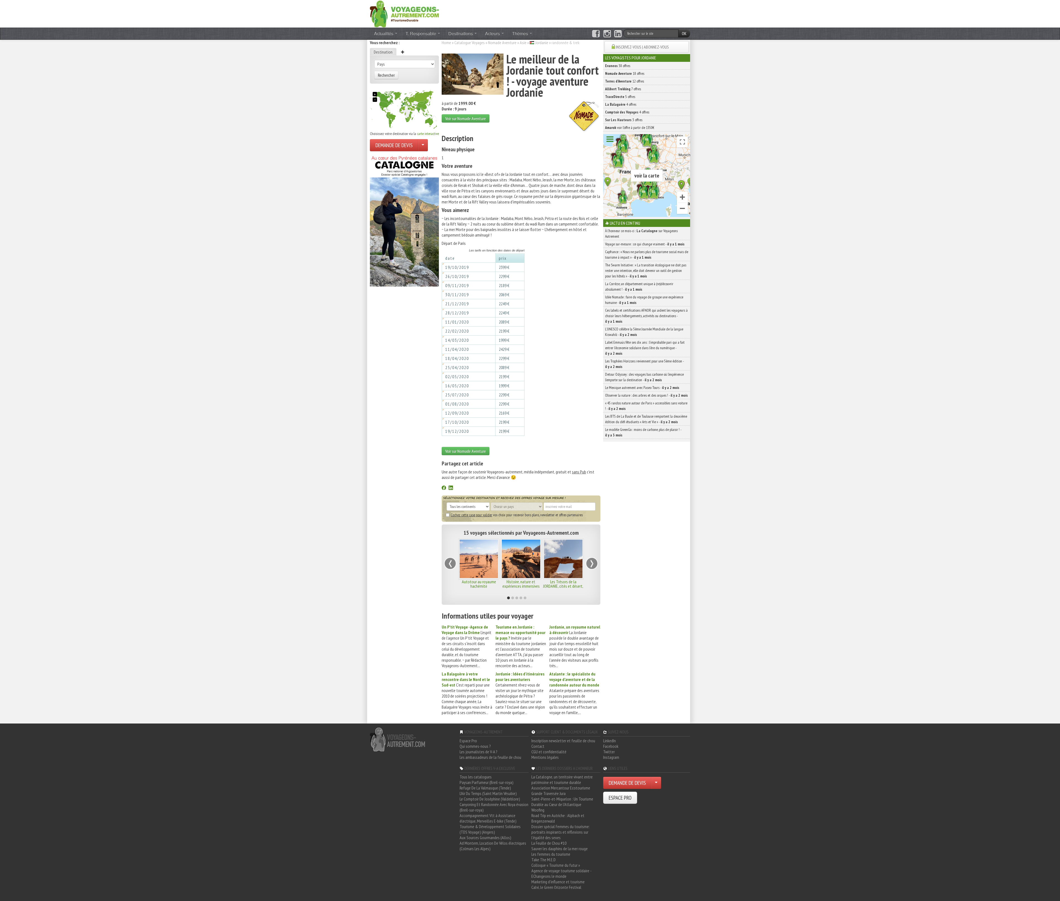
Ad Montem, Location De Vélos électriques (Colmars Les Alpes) (493, 845)
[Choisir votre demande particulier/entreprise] (423, 145)
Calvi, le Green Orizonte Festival (556, 887)
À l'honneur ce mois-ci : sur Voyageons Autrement (641, 233)
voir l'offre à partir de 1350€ (629, 127)
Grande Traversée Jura (548, 793)
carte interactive (428, 133)
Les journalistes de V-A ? (478, 751)
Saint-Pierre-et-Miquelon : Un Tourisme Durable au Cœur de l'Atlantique (562, 801)
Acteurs (493, 33)
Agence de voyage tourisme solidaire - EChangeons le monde (561, 873)
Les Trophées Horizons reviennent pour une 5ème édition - (644, 364)
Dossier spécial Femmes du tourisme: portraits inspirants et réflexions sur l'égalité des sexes (560, 832)
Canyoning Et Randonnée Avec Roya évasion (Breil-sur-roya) (494, 807)
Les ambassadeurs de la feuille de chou (490, 757)
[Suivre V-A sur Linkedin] (618, 33)
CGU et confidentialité (548, 751)
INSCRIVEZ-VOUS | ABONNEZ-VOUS (642, 47)
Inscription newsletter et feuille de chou (563, 740)
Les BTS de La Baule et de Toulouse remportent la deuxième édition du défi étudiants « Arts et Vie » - (646, 419)
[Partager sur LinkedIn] (451, 488)
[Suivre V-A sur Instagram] (607, 33)
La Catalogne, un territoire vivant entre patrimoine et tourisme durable (562, 779)
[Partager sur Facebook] (444, 488)
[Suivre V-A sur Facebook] (595, 33)
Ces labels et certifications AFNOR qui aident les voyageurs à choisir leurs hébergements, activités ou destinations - (646, 316)
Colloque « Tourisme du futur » (555, 865)
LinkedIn (609, 740)
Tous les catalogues (476, 777)
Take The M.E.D (543, 859)
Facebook (610, 746)
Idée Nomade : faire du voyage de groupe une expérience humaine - (644, 300)
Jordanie (541, 42)
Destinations (461, 33)
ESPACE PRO (620, 797)
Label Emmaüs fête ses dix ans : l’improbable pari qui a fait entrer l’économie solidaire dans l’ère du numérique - (645, 348)
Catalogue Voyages (469, 42)
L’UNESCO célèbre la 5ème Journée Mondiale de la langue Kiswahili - (644, 332)
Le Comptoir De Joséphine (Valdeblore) (490, 799)
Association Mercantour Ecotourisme (560, 788)
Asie (523, 42)
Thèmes (520, 33)
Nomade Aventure (502, 42)
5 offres (620, 96)
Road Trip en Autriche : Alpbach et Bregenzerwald (557, 818)
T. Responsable (421, 33)
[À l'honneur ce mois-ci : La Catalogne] (404, 219)
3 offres (623, 119)
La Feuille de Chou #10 (548, 843)
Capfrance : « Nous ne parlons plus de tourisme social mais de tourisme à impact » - (646, 254)
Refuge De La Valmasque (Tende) (485, 788)
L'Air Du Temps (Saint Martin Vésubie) (488, 793)
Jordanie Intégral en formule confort (563, 584)
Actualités (384, 33)
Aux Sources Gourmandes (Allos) (485, 837)
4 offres (620, 104)
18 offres (624, 73)
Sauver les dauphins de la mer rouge (559, 848)
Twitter (609, 751)
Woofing (537, 810)
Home (446, 42)
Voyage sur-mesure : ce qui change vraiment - (645, 244)
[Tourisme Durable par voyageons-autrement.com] (404, 13)
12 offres (624, 81)
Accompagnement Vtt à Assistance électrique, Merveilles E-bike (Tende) (488, 818)
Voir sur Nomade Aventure (465, 118)
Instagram (611, 757)
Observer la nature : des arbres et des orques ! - (646, 395)
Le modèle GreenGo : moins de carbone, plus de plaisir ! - (643, 432)
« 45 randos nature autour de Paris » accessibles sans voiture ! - (646, 406)
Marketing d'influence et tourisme (558, 881)
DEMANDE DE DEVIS (394, 145)
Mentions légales (545, 757)
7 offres (623, 88)
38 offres (617, 65)
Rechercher (386, 75)
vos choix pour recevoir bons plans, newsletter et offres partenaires (517, 514)
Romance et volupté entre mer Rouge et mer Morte (478, 586)
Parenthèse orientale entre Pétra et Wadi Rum (521, 584)
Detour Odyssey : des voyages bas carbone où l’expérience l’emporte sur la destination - (644, 377)
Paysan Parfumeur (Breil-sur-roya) (486, 782)
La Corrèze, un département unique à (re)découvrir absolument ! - (639, 286)
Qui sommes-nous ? (475, 746)
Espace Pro (468, 740)
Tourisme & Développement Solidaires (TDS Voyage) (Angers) (490, 829)
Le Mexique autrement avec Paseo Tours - (642, 387)
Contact (537, 746)
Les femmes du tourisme (550, 854)
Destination (383, 52)
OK (684, 33)
